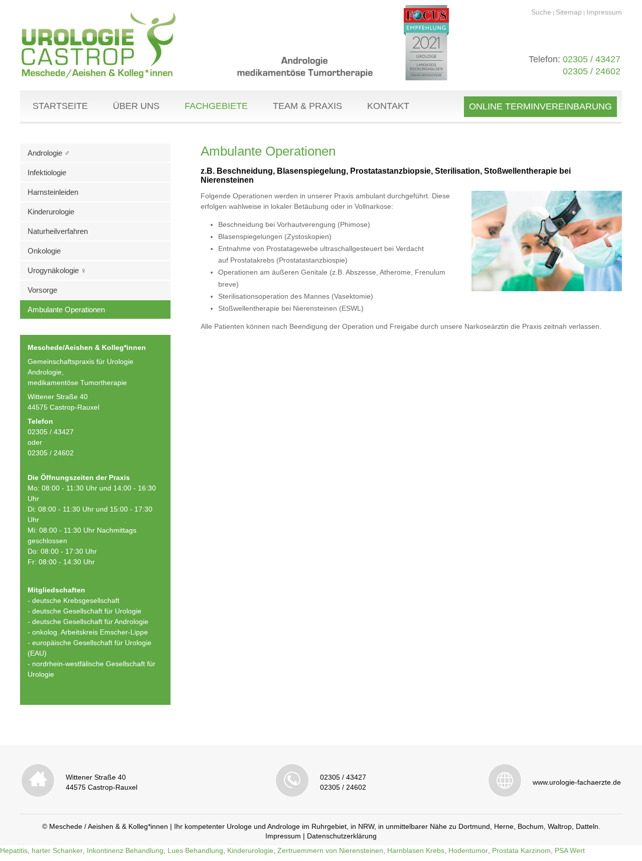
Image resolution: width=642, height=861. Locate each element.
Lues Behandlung (195, 850)
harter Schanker (57, 850)
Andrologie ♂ (49, 153)
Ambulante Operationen (66, 309)
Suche (541, 12)
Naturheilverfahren (58, 231)
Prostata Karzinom (521, 850)
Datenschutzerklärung (342, 836)
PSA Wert (570, 850)
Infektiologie (47, 172)
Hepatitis (14, 850)
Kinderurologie (51, 211)
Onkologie (44, 251)
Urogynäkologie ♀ (57, 270)
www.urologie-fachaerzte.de (577, 782)
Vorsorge (42, 290)
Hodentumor (468, 850)
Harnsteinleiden (53, 192)
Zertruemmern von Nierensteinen (330, 850)
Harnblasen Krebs (415, 850)
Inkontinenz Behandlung (125, 850)
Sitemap (569, 12)
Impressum (604, 12)
